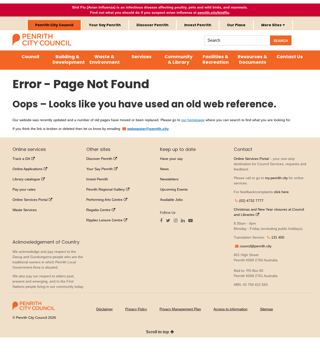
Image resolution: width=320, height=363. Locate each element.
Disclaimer (104, 309)
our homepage (192, 120)
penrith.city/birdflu (213, 12)
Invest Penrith (197, 24)
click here (281, 192)
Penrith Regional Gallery (105, 189)
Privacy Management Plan (180, 309)
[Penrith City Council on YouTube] (191, 221)
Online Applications (27, 169)
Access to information (231, 309)
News (164, 169)
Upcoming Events (174, 189)
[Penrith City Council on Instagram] (177, 221)
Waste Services (24, 210)
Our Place (236, 24)
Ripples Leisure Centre (104, 220)
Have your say (171, 159)
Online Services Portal (30, 200)
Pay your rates (24, 189)
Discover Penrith (152, 24)
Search (281, 41)
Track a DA (21, 159)
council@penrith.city (256, 246)
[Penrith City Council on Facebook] (162, 221)
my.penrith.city (276, 178)
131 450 (277, 237)
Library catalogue (26, 179)
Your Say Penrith (105, 24)
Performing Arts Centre (104, 200)
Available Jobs (171, 200)
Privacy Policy (136, 309)
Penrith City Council (54, 24)
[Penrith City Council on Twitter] (169, 221)
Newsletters (169, 179)
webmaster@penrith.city (148, 129)
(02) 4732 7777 (251, 201)
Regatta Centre (98, 210)
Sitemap (266, 309)
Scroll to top (157, 332)
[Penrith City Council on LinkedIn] (184, 221)
